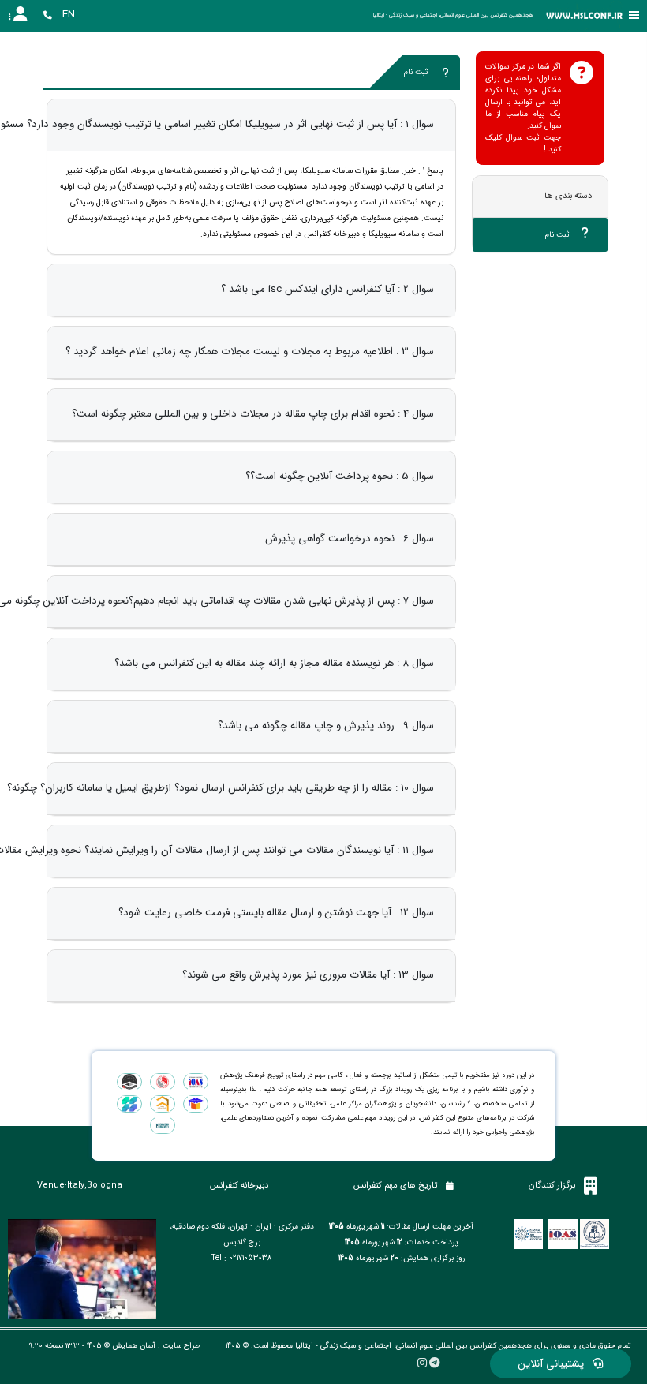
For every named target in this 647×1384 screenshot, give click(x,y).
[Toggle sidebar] (634, 15)
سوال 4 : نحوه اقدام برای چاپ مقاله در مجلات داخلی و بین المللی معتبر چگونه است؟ (253, 414)
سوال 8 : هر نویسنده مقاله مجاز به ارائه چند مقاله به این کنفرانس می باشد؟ (274, 663)
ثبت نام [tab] (558, 235)
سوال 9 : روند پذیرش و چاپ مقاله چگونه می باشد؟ (326, 725)
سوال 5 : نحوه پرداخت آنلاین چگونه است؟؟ (339, 476)
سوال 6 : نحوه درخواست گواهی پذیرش (349, 538)
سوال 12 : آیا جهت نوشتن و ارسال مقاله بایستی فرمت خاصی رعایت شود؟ (276, 912)
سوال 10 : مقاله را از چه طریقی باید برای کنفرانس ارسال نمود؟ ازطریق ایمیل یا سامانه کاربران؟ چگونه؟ (220, 788)
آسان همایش (133, 1346)
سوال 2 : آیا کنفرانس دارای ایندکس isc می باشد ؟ (327, 289)
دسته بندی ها (568, 196)
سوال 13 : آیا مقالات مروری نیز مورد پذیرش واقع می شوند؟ (308, 975)
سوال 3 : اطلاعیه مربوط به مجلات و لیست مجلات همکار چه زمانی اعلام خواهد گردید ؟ (249, 351)
